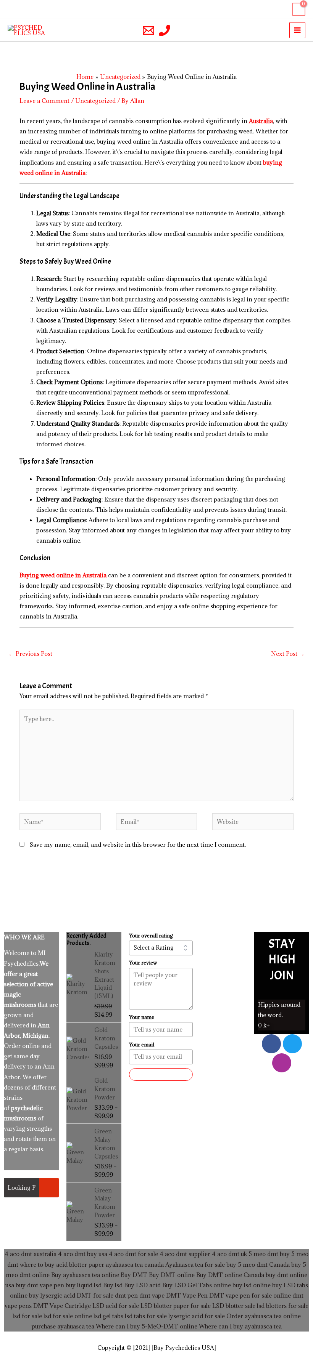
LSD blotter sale (233, 1305)
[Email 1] (148, 30)
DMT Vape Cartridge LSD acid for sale (86, 1305)
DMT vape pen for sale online (250, 1295)
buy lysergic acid (52, 1295)
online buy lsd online (242, 1285)
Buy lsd (113, 1285)
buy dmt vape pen (40, 1285)
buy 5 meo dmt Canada (258, 1264)
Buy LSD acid (142, 1285)
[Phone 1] (164, 30)
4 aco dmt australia (30, 1254)
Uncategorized (95, 100)
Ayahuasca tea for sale (195, 1264)
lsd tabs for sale (145, 1316)
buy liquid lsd (84, 1285)
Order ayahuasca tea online (263, 1316)
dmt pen (126, 1295)
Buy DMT (134, 1275)
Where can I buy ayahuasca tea (240, 1326)
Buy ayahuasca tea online (84, 1275)
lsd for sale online (68, 1316)
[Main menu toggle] (297, 30)
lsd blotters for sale (282, 1305)
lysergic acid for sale (196, 1316)
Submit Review (161, 1074)
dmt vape (152, 1295)
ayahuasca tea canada (135, 1264)
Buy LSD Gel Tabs (186, 1285)
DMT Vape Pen (187, 1295)
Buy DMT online (171, 1275)
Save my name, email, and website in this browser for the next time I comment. (138, 844)
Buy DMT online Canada (230, 1275)
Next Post (288, 653)
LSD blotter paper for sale (175, 1305)
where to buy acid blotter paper (62, 1264)
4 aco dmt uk (228, 1254)
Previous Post (30, 653)
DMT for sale (95, 1295)
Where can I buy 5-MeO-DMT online (146, 1326)
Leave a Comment (44, 100)
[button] (10, 9)
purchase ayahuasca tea (63, 1326)
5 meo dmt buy (269, 1254)
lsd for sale (27, 1316)
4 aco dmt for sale (133, 1254)
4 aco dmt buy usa (81, 1254)
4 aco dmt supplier (185, 1254)
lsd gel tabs (108, 1316)
